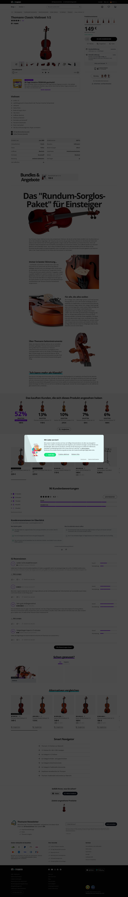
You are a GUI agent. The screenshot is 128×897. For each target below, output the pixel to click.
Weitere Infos (75, 454)
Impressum (83, 459)
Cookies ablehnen (63, 454)
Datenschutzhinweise (93, 459)
